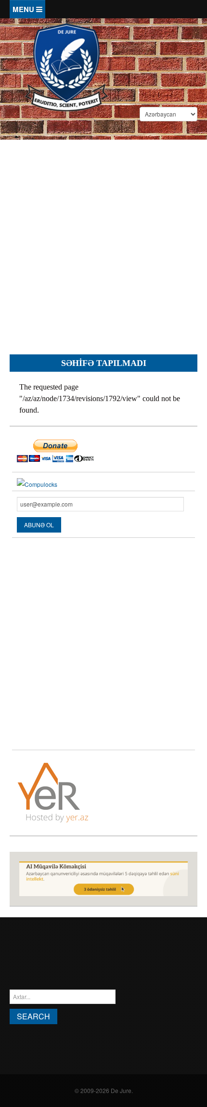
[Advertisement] (103, 239)
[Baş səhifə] (66, 66)
